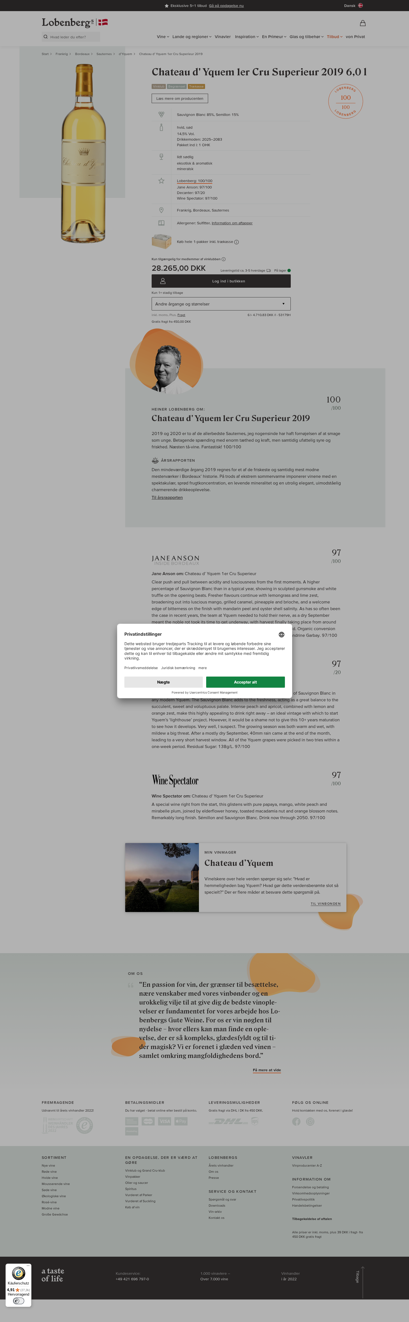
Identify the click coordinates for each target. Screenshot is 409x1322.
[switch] (18, 1301)
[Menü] (28, 1267)
